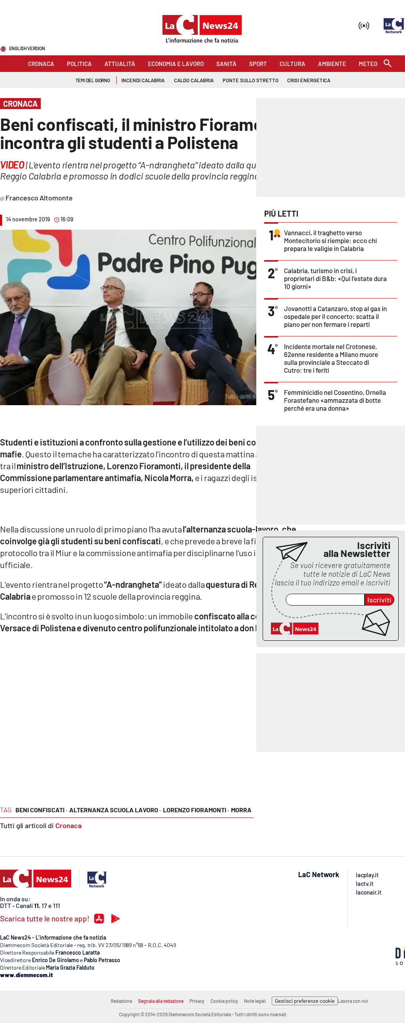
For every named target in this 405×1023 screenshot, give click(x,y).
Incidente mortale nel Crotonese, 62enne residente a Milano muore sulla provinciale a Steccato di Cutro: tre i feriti (331, 358)
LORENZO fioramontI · (196, 809)
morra (241, 809)
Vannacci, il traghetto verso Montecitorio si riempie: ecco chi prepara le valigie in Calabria (330, 240)
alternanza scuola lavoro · (115, 809)
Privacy (196, 1001)
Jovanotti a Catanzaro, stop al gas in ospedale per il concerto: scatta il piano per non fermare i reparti (335, 316)
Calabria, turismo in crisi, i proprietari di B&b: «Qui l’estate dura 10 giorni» (335, 278)
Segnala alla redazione (161, 1001)
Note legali (255, 1001)
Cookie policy (224, 1001)
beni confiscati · (41, 809)
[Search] (388, 63)
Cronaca (68, 825)
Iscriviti (379, 599)
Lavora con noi (353, 1001)
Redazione (121, 1001)
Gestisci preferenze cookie (305, 1001)
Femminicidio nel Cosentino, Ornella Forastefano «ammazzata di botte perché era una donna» (335, 400)
